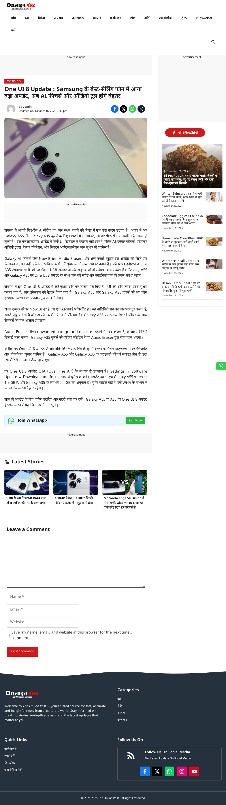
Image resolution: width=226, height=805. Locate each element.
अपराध (58, 18)
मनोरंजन (115, 18)
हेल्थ (184, 18)
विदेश (41, 18)
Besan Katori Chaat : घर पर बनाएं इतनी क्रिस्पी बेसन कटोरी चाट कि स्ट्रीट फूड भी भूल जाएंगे (182, 287)
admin (27, 107)
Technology (14, 81)
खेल (132, 18)
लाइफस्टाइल (204, 18)
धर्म (13, 30)
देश (27, 18)
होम (13, 18)
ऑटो (147, 18)
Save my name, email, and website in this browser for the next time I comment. (71, 635)
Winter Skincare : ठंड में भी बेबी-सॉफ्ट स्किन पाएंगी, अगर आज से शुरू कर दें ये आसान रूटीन (182, 198)
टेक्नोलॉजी (166, 18)
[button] (213, 42)
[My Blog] (21, 6)
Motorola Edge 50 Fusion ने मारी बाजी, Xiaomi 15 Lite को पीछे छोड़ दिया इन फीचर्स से (124, 503)
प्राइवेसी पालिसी (13, 770)
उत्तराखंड (78, 18)
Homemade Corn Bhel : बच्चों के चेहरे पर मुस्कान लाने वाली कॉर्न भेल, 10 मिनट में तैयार (182, 242)
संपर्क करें (9, 756)
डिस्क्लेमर (9, 763)
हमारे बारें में (10, 749)
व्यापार (96, 18)
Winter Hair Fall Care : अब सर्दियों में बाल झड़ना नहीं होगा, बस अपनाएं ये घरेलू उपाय (180, 265)
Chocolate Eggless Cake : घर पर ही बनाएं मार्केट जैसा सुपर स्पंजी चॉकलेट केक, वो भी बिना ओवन (182, 220)
